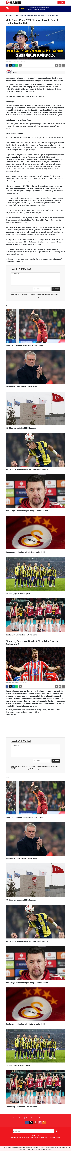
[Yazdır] (20, 65)
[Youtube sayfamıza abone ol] (35, 1122)
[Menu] (59, 2)
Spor (16, 15)
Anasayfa (10, 15)
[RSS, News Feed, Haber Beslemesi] (44, 1122)
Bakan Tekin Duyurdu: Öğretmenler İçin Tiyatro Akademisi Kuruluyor (39, 8)
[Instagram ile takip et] (40, 1122)
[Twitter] (10, 65)
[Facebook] (7, 65)
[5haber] (13, 2)
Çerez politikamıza (42, 1149)
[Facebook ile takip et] (27, 1122)
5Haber (15, 73)
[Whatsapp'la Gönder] (16, 65)
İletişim (21, 1118)
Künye (15, 1118)
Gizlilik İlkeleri (29, 1118)
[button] (56, 65)
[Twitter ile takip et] (31, 1122)
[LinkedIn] (13, 65)
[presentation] (12, 9)
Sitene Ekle (39, 1118)
